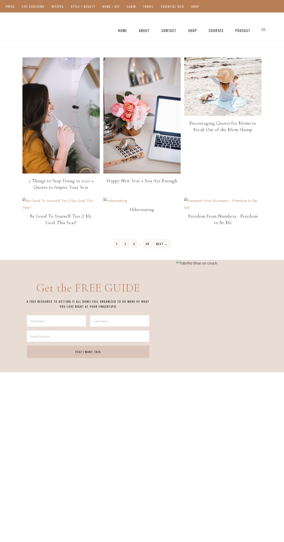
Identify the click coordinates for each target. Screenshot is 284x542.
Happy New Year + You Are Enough (142, 181)
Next (162, 244)
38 (147, 244)
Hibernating (142, 209)
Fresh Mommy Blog (46, 30)
